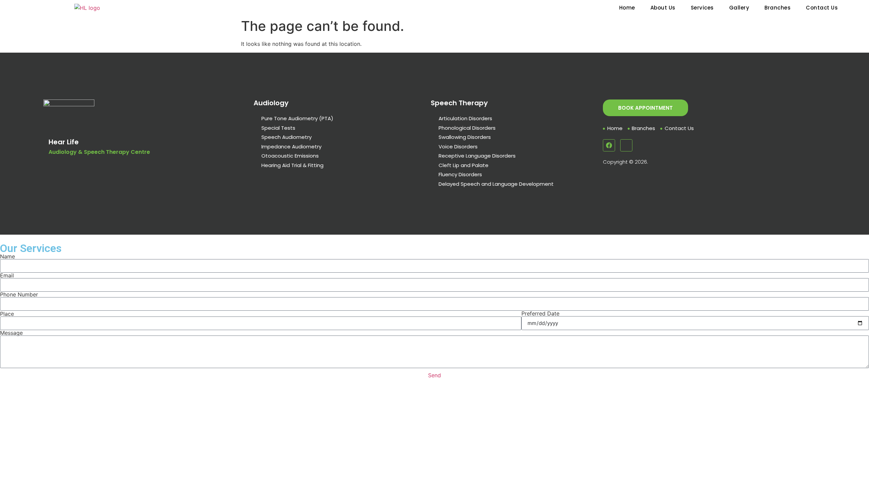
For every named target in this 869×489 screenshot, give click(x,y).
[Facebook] (609, 145)
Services (702, 7)
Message (11, 333)
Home (627, 7)
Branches (777, 7)
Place (7, 313)
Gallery (739, 7)
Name (7, 256)
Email (7, 275)
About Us (663, 7)
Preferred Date (540, 313)
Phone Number (19, 294)
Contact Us (822, 7)
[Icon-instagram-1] (626, 145)
